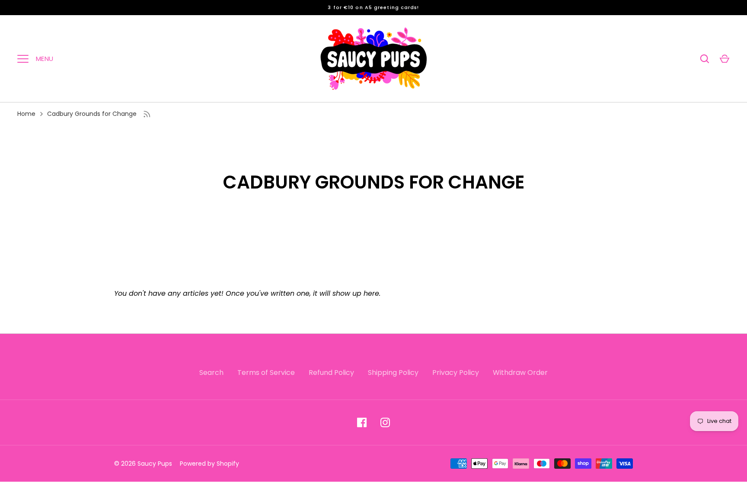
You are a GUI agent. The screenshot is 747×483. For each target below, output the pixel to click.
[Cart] (724, 58)
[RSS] (147, 114)
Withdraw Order (520, 372)
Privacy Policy (455, 372)
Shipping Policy (393, 372)
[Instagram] (385, 422)
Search (211, 372)
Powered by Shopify (209, 463)
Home (26, 113)
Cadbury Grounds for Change (92, 113)
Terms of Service (266, 372)
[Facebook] (361, 422)
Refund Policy (331, 372)
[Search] (704, 58)
